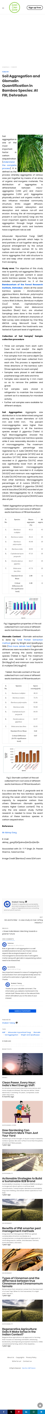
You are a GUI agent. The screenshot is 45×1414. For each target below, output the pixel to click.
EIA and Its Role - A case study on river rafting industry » (24, 921)
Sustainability (7, 1173)
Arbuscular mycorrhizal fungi (19, 1032)
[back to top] (40, 1405)
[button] (30, 153)
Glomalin (36, 1032)
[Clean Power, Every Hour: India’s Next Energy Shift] (22, 1064)
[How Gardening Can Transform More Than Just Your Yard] (22, 1112)
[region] (22, 45)
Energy (4, 1077)
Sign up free (35, 7)
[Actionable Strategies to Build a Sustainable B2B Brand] (22, 1160)
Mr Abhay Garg (9, 832)
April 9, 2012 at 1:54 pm (17, 985)
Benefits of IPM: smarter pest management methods (21, 1229)
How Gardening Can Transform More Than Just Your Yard (20, 1132)
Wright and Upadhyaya (30, 1035)
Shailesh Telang (18, 902)
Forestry (14, 67)
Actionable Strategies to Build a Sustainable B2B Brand (22, 1180)
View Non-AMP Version (29, 1368)
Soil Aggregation (11, 1035)
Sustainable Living (9, 1125)
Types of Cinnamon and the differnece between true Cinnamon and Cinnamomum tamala (22, 1282)
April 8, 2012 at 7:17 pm (14, 969)
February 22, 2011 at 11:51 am (16, 945)
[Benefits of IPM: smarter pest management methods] (22, 1210)
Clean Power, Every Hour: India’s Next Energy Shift (18, 1084)
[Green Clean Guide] (14, 7)
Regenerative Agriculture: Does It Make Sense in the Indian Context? (19, 1331)
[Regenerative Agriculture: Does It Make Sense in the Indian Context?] (22, 1311)
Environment (7, 1223)
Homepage (5, 67)
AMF (3, 1032)
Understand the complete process (9, 165)
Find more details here (19, 646)
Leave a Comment (22, 1011)
